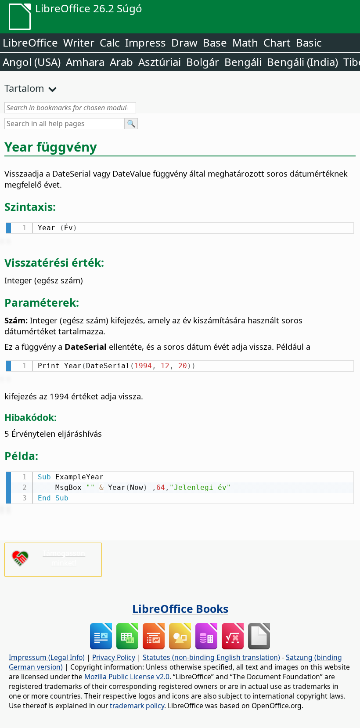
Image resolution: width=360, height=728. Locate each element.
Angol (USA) (32, 61)
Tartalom (24, 87)
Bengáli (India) (302, 61)
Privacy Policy (113, 657)
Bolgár (202, 61)
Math (245, 42)
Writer (78, 42)
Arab (121, 61)
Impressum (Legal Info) (47, 657)
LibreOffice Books (180, 608)
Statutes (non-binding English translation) (211, 657)
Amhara (85, 61)
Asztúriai (159, 61)
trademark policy (137, 705)
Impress (145, 42)
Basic (309, 42)
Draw (184, 42)
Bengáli (243, 61)
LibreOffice (30, 42)
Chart (277, 42)
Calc (110, 42)
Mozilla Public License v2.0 (126, 676)
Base (215, 42)
